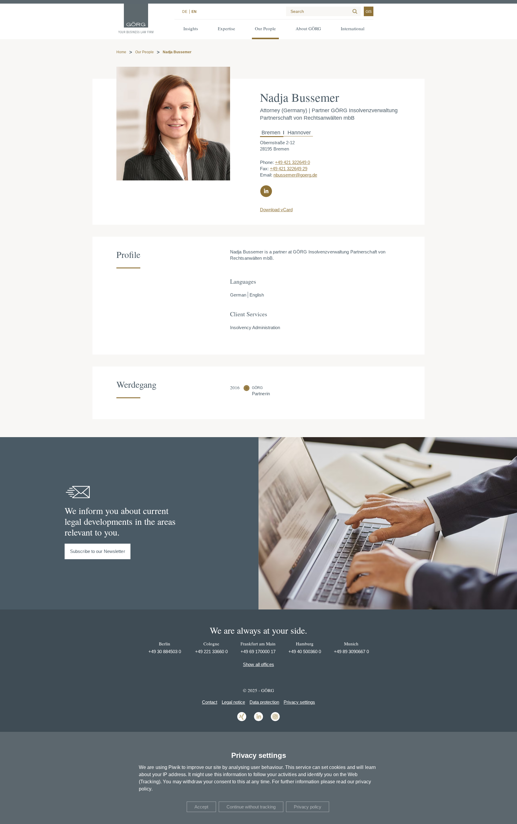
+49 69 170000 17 (258, 651)
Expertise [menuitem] (226, 28)
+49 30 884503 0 (164, 651)
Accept (201, 806)
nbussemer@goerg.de (295, 174)
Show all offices (258, 664)
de (184, 12)
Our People (144, 52)
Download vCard (276, 209)
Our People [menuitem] (265, 28)
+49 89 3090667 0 (351, 651)
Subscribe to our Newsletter (97, 551)
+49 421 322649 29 (288, 168)
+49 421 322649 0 (292, 162)
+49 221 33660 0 (211, 651)
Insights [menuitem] (190, 28)
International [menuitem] (352, 28)
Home (121, 52)
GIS (369, 12)
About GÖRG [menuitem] (308, 28)
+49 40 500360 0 (304, 651)
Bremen (271, 133)
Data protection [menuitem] (264, 702)
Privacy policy (307, 806)
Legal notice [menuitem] (233, 702)
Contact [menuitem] (209, 702)
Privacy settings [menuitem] (299, 702)
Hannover (298, 133)
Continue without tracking (251, 806)
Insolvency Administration (255, 327)
